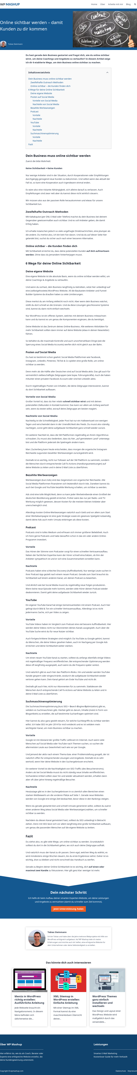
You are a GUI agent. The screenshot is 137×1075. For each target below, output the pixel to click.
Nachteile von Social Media (46, 104)
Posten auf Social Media (42, 97)
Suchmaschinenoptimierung (45, 133)
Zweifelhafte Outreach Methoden (47, 82)
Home (94, 4)
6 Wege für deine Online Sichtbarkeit (46, 89)
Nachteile (37, 118)
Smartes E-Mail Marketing (105, 1053)
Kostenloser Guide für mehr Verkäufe (110, 1056)
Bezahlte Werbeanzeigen (43, 107)
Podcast (34, 111)
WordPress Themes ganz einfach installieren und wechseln (104, 1001)
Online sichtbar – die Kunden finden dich (50, 86)
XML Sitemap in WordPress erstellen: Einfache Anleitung (66, 999)
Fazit (30, 144)
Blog (128, 4)
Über (102, 4)
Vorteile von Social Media (45, 100)
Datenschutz (121, 1071)
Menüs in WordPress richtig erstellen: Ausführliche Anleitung (29, 999)
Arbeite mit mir (115, 4)
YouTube (35, 122)
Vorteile (36, 115)
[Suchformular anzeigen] (135, 4)
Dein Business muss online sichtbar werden (50, 78)
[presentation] (29, 980)
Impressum (132, 1071)
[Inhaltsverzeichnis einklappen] (107, 72)
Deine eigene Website (41, 93)
